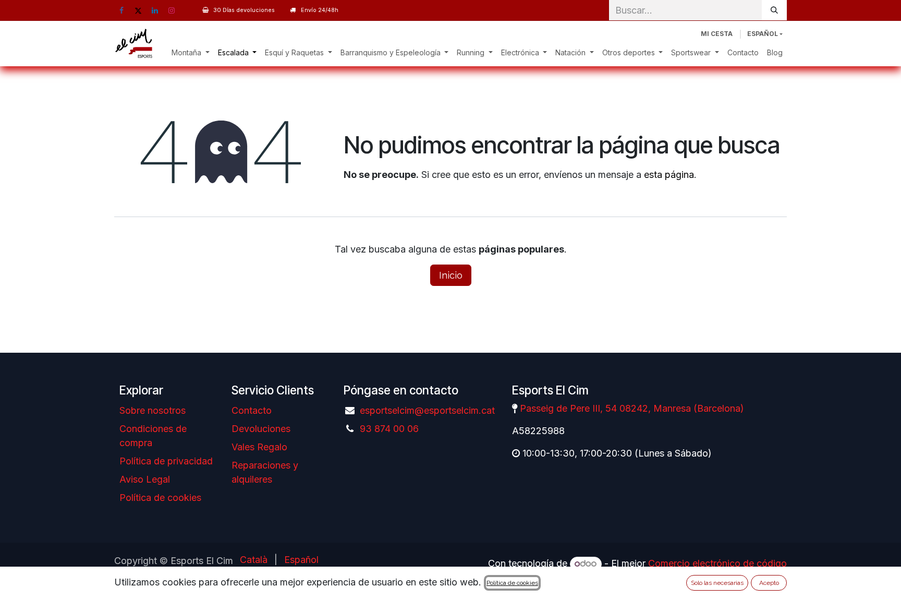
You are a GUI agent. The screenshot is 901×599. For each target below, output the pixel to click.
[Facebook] (121, 10)
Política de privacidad (166, 461)
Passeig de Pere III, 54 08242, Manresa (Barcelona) (632, 408)
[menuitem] (190, 52)
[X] (138, 10)
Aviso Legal (144, 479)
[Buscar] (774, 10)
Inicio (450, 275)
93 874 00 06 (389, 428)
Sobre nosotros (152, 410)
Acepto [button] (769, 582)
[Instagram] (171, 10)
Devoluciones (261, 428)
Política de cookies (160, 497)
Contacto (252, 410)
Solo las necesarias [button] (717, 582)
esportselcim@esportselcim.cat (427, 410)
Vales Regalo (259, 446)
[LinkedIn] (155, 10)
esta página (669, 174)
